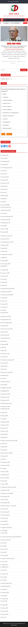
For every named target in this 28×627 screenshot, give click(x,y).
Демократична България (7, 288)
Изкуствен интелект (6, 329)
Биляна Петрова (5, 207)
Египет (3, 301)
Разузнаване (4, 502)
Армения (4, 180)
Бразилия (4, 195)
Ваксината (4, 239)
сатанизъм (5, 119)
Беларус (3, 189)
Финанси (4, 608)
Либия (3, 419)
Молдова (4, 434)
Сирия (3, 552)
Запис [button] (3, 134)
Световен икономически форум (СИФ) (10, 536)
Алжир (3, 170)
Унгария (4, 605)
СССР (3, 580)
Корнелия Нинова (6, 403)
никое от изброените (7, 109)
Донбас (3, 601)
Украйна (4, 598)
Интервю (4, 344)
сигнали (4, 549)
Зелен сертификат (6, 322)
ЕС (2, 310)
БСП (3, 201)
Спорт (3, 577)
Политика (4, 478)
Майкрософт (4, 409)
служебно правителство (7, 558)
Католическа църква (6, 372)
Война (3, 260)
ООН (3, 468)
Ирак (3, 347)
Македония (4, 422)
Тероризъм (4, 592)
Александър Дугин (6, 167)
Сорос (3, 561)
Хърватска (4, 614)
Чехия (3, 617)
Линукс (3, 570)
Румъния (4, 518)
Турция (3, 595)
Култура (13, 43)
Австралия (4, 155)
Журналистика (5, 316)
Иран (3, 350)
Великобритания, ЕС (6, 242)
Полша (3, 481)
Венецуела (4, 245)
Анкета (3, 174)
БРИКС (3, 198)
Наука (3, 446)
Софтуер (4, 564)
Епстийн (4, 307)
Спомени (4, 574)
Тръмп (3, 533)
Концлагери (4, 400)
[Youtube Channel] (9, 146)
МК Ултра (4, 431)
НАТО (3, 443)
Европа (3, 298)
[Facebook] (2, 146)
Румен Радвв (5, 512)
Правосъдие (4, 490)
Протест (3, 229)
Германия (4, 270)
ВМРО (3, 257)
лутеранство (5, 97)
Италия (3, 366)
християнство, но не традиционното (11, 112)
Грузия (3, 279)
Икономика (4, 335)
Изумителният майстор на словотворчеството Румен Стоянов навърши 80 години (14, 46)
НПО (3, 226)
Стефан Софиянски (6, 583)
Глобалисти (4, 273)
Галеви (3, 213)
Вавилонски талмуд (6, 236)
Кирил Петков (5, 219)
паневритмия (6, 125)
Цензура (4, 232)
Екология (4, 304)
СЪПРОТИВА (5, 586)
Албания (4, 164)
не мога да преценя (7, 106)
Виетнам (4, 251)
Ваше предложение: (7, 128)
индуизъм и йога (6, 103)
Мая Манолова (5, 222)
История (4, 363)
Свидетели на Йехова (7, 100)
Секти (3, 543)
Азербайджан (5, 161)
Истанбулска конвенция (7, 360)
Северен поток (5, 540)
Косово (3, 412)
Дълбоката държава (6, 294)
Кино (3, 378)
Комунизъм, (4, 397)
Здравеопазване (5, 319)
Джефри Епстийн (6, 291)
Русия (3, 521)
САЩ (3, 530)
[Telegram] (7, 146)
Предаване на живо (6, 493)
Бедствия (4, 186)
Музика (3, 437)
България (9, 43)
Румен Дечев (13, 61)
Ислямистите (5, 353)
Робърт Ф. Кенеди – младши (8, 505)
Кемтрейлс (4, 375)
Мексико (4, 428)
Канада (3, 369)
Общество (18, 43)
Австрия (4, 158)
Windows (4, 567)
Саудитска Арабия (6, 527)
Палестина (4, 471)
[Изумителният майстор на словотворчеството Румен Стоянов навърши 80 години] (14, 33)
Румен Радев (4, 515)
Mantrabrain (14, 625)
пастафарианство (6, 122)
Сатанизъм (4, 524)
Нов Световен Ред (6, 453)
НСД (3, 459)
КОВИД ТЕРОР (5, 388)
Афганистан (4, 183)
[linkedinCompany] (4, 146)
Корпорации (4, 406)
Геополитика (5, 264)
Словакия (4, 555)
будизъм (5, 94)
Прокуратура (5, 496)
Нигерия (4, 450)
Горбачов (4, 276)
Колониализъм (5, 394)
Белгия (3, 192)
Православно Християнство (8, 487)
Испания (4, 357)
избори (3, 325)
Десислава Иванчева (6, 216)
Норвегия (4, 456)
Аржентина (4, 177)
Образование (5, 462)
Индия (3, 341)
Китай (3, 384)
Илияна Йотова (5, 338)
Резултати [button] (9, 134)
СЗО (3, 546)
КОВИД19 (4, 391)
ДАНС (3, 285)
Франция (4, 611)
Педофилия (4, 474)
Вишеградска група (6, 254)
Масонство (4, 425)
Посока (14, 13)
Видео (3, 248)
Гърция (3, 282)
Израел (3, 332)
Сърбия (3, 589)
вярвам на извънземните (8, 116)
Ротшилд (4, 509)
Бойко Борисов (5, 210)
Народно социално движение (8, 440)
